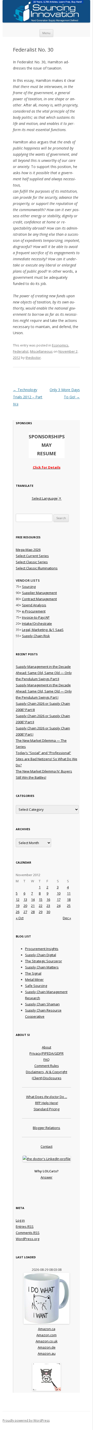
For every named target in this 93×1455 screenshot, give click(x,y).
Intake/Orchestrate (37, 623)
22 (40, 905)
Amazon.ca (46, 1329)
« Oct (20, 918)
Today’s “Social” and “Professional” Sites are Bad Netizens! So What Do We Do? (46, 758)
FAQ (46, 1059)
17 (58, 899)
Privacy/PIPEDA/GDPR (46, 1053)
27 (25, 911)
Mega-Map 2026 (28, 549)
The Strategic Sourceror (43, 961)
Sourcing (29, 586)
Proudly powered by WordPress (26, 1420)
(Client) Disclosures (46, 1078)
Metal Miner (34, 979)
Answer (46, 1177)
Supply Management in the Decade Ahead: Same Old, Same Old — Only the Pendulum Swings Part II (44, 672)
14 (33, 899)
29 (40, 911)
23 (48, 905)
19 (17, 905)
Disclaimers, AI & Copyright (46, 1072)
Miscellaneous (41, 351)
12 (17, 899)
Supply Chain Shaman (42, 1004)
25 (69, 905)
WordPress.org (27, 1238)
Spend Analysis (34, 605)
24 (58, 905)
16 (48, 899)
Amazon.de (47, 1347)
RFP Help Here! (46, 1103)
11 (69, 893)
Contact (46, 1146)
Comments (28, 1232)
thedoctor (33, 357)
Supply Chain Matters (42, 967)
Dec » (67, 918)
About (46, 1047)
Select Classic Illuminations (37, 568)
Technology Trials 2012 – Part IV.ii (27, 397)
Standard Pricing (46, 1109)
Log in (20, 1220)
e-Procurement (33, 611)
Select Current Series (32, 555)
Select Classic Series (32, 562)
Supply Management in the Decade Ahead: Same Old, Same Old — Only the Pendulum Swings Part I (44, 691)
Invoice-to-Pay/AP (36, 617)
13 (25, 899)
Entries (25, 1226)
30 (48, 911)
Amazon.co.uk (47, 1341)
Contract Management (39, 599)
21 (33, 905)
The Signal (33, 973)
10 (58, 893)
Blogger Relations (46, 1127)
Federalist (20, 351)
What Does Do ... (46, 1096)
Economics (60, 345)
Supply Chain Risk (36, 636)
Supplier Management (39, 592)
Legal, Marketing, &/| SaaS (43, 629)
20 (25, 905)
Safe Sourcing (36, 985)
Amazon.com (46, 1335)
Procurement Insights (41, 948)
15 (40, 899)
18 (69, 899)
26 (17, 911)
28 (33, 911)
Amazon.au (47, 1353)
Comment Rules (46, 1065)
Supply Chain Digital (40, 955)
